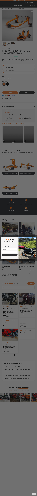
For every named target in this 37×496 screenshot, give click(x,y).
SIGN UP (9, 255)
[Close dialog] (35, 238)
